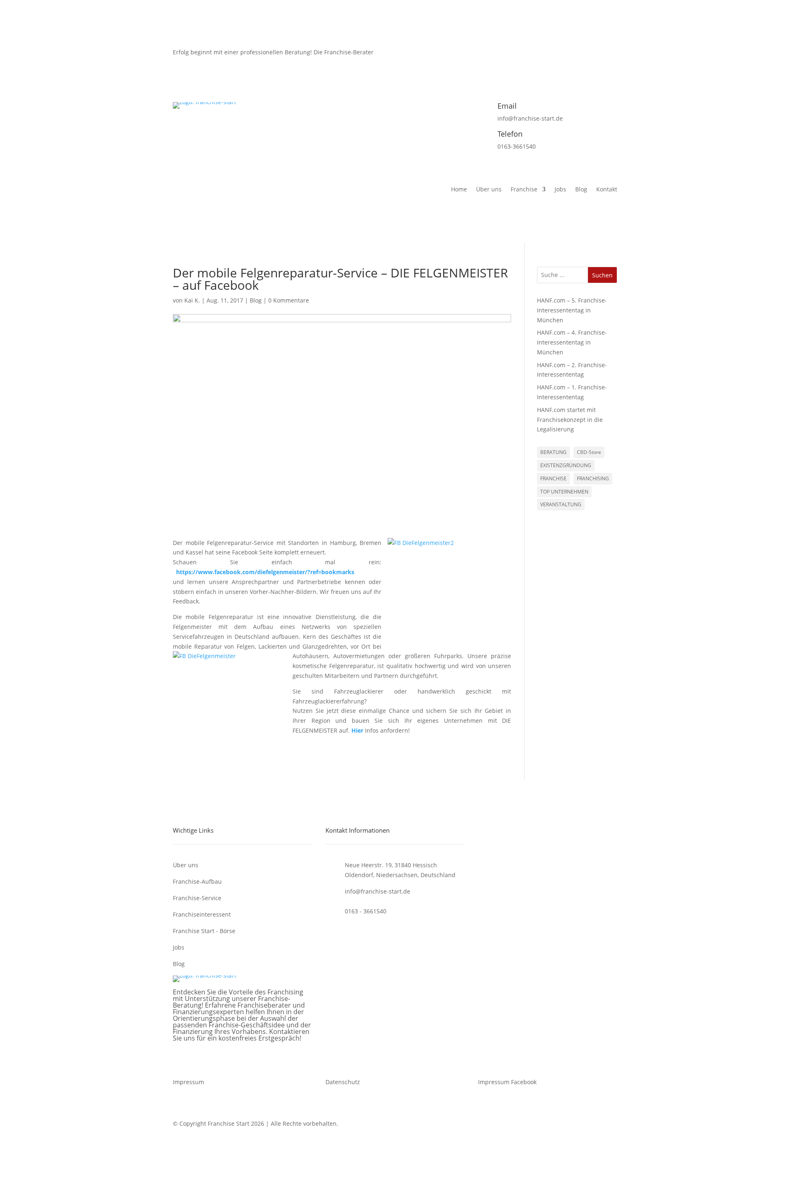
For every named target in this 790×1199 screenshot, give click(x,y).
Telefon (510, 134)
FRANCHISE (553, 478)
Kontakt (606, 189)
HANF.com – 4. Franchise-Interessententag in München (572, 342)
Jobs (560, 189)
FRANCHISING (593, 478)
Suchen (602, 275)
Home (459, 189)
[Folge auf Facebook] (561, 60)
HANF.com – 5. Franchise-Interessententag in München (572, 310)
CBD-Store (589, 452)
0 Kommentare (288, 300)
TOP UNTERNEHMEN (564, 491)
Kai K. (192, 300)
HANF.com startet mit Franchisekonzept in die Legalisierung (570, 419)
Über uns (489, 189)
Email (507, 106)
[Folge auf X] (577, 60)
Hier (357, 730)
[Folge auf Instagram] (594, 60)
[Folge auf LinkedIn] (610, 60)
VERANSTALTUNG (560, 504)
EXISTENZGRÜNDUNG (565, 465)
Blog (581, 189)
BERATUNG (553, 452)
